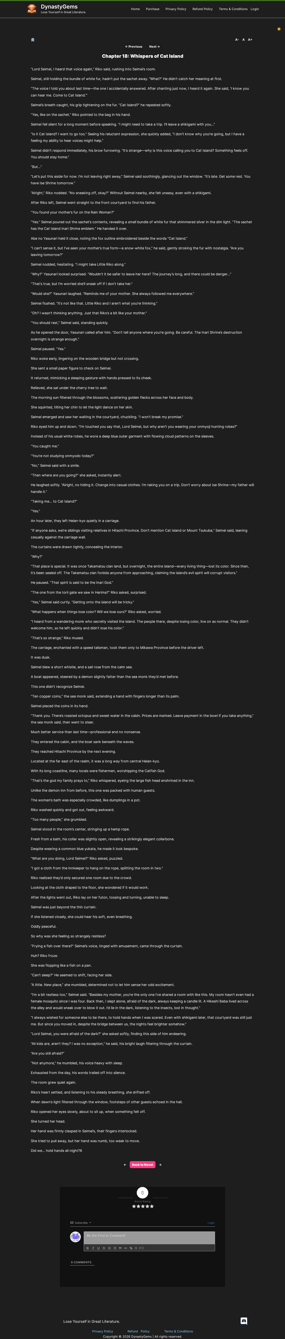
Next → (154, 46)
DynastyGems (59, 6)
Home (135, 9)
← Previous (133, 46)
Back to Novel (142, 1165)
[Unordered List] (114, 1248)
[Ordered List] (109, 1248)
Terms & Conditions (233, 9)
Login (255, 9)
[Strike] (104, 1248)
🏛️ (33, 39)
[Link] (131, 1248)
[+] (141, 1247)
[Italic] (93, 1248)
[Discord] (244, 1321)
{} (136, 1247)
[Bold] (87, 1248)
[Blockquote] (120, 1248)
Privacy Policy (176, 9)
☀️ (279, 29)
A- (237, 39)
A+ (250, 39)
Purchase (152, 9)
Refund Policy (203, 9)
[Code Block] (125, 1248)
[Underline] (98, 1248)
